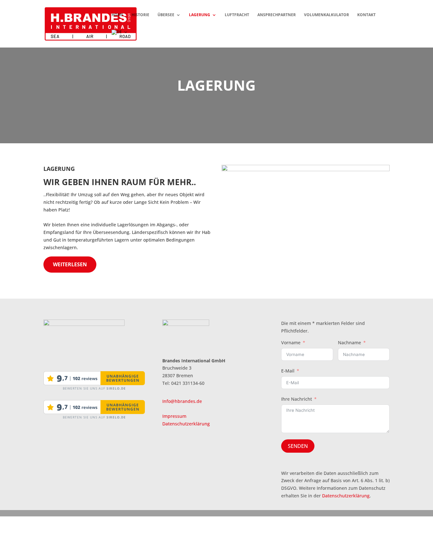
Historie (140, 15)
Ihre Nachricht (296, 399)
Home (117, 15)
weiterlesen (70, 264)
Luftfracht (237, 15)
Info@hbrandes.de (182, 401)
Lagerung (199, 15)
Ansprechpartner (276, 15)
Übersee (166, 15)
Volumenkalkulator (326, 15)
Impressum (174, 416)
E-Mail (287, 371)
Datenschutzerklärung (186, 424)
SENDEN (298, 446)
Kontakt (366, 15)
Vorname (291, 343)
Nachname (349, 343)
